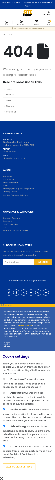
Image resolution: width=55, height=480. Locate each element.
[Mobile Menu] (6, 13)
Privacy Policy (25, 325)
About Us (10, 95)
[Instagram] (38, 292)
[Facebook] (16, 292)
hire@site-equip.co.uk (14, 158)
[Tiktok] (9, 292)
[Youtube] (31, 292)
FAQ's (8, 100)
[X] (24, 292)
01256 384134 (9, 151)
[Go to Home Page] (4, 34)
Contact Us (11, 112)
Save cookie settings (19, 466)
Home (8, 89)
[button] (43, 13)
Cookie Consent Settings (15, 195)
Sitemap (10, 106)
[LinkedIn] (46, 292)
